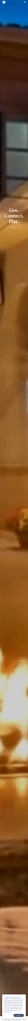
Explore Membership (14, 227)
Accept (18, 1015)
